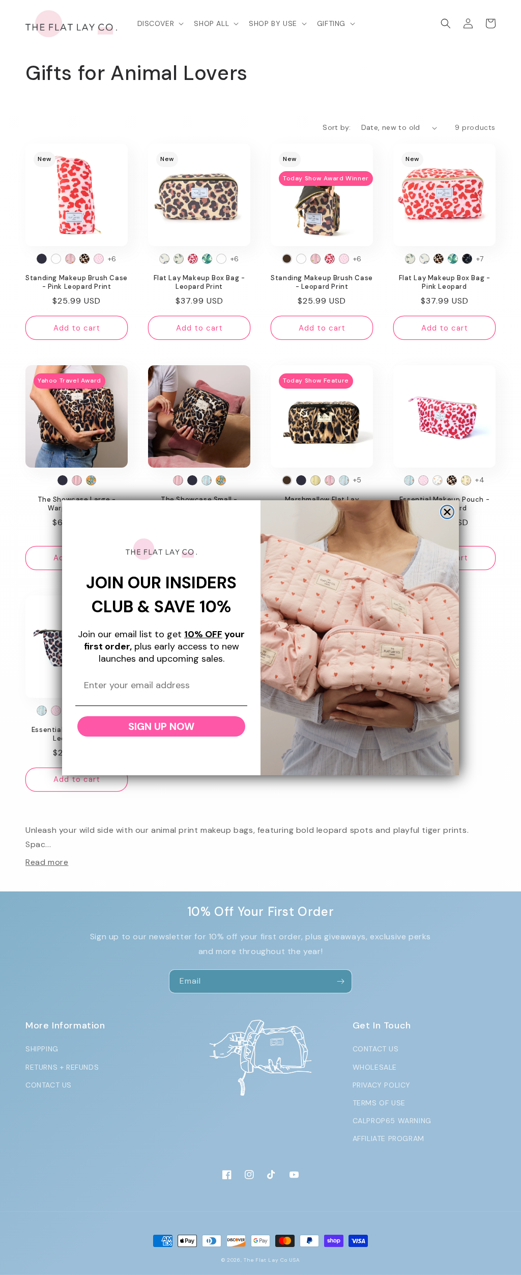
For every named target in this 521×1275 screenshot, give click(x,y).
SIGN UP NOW (161, 726)
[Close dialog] (447, 512)
